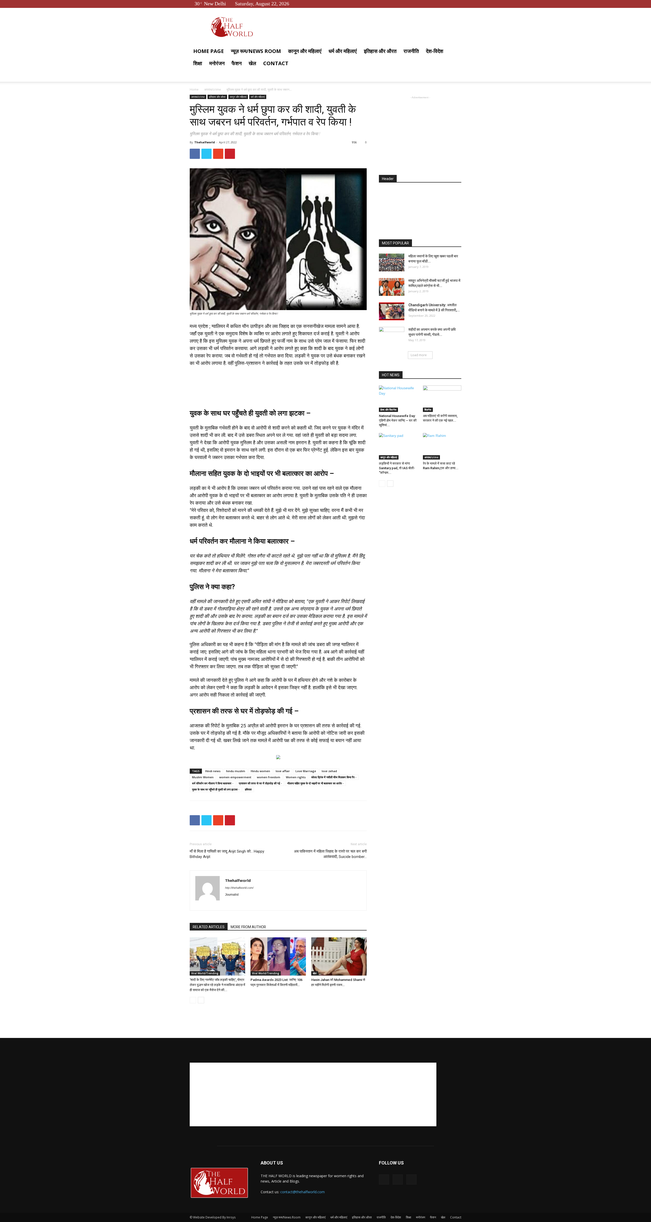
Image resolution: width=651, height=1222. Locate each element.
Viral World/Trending (204, 973)
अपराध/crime (212, 89)
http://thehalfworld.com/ (239, 887)
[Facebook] (441, 3)
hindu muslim (235, 771)
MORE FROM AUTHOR (248, 927)
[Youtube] (457, 3)
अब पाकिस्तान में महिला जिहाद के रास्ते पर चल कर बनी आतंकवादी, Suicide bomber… (330, 854)
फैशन (237, 63)
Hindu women (260, 771)
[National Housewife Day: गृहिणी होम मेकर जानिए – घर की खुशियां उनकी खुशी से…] (398, 398)
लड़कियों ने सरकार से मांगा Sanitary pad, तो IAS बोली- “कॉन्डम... (397, 468)
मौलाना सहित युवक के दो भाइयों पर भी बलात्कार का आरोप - (315, 783)
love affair (283, 771)
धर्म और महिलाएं (343, 51)
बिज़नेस (427, 409)
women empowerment (235, 777)
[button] (455, 51)
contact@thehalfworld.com (302, 1191)
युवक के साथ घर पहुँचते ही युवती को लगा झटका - (215, 789)
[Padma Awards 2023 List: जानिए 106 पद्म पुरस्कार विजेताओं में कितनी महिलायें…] (278, 956)
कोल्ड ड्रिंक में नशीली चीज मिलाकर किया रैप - (333, 777)
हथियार (248, 789)
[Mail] (247, 903)
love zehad (329, 771)
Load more (419, 355)
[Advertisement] (278, 378)
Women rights (296, 777)
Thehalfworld (204, 142)
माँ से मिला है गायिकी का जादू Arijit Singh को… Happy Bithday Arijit (227, 854)
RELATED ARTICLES (209, 927)
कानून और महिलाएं (304, 51)
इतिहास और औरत (380, 51)
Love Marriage (305, 771)
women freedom (268, 777)
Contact (275, 63)
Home (194, 89)
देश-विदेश (434, 51)
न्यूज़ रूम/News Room (256, 51)
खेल (252, 63)
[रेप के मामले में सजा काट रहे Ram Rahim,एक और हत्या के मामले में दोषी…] (442, 446)
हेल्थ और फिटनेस (388, 409)
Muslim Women (203, 777)
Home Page (208, 51)
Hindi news (212, 771)
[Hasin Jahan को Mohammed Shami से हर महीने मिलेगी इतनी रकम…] (339, 956)
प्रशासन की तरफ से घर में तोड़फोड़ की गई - (260, 783)
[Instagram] (238, 903)
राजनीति (411, 51)
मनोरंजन (217, 63)
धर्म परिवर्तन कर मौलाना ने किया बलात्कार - (212, 783)
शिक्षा (197, 63)
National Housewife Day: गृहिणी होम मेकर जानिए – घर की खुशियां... (398, 420)
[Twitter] (449, 3)
